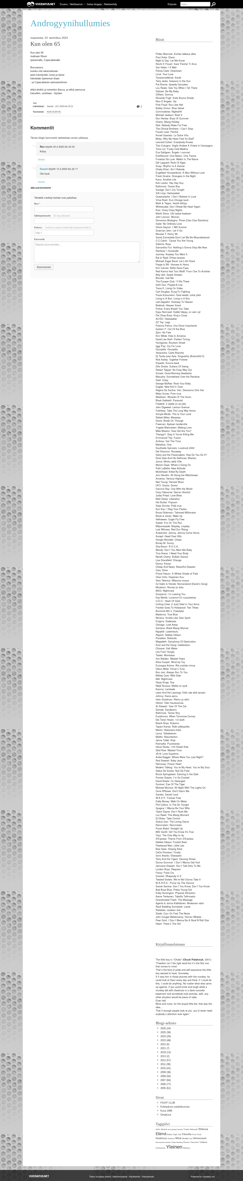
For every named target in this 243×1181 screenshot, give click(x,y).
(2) (164, 1056)
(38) (165, 1032)
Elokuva (203, 1129)
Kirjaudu (172, 4)
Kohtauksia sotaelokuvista (174, 1106)
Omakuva (165, 1114)
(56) (165, 1076)
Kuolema (171, 1138)
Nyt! (190, 1138)
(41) (165, 1068)
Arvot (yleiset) (172, 1129)
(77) (165, 1084)
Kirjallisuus (161, 1138)
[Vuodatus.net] (39, 1176)
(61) (165, 1088)
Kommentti (39, 239)
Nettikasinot (76, 4)
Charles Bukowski (191, 1129)
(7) (164, 1048)
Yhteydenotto (148, 1176)
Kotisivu (62, 227)
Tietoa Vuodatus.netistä (100, 1176)
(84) (165, 1080)
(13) (165, 1052)
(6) (164, 1044)
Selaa (94, 4)
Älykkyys (186, 1148)
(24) (165, 1028)
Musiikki (185, 1138)
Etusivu (64, 4)
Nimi (37, 203)
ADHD (158, 1129)
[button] (84, 4)
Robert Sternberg (177, 1142)
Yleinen (174, 1147)
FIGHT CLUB (167, 1102)
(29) (165, 1036)
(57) (165, 1060)
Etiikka (169, 1134)
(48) (165, 1040)
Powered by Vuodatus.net (203, 1176)
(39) (165, 1064)
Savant (44, 169)
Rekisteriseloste (120, 1176)
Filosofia (186, 1134)
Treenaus (194, 1142)
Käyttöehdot (134, 1176)
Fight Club (177, 1134)
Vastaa (41, 159)
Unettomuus (160, 1148)
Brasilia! (180, 1129)
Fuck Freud (196, 1134)
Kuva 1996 (166, 1110)
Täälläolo (203, 1142)
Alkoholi (164, 1129)
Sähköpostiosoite (52, 215)
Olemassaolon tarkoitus (163, 1142)
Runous (186, 1142)
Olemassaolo (200, 1138)
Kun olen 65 (45, 43)
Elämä (161, 1133)
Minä (178, 1138)
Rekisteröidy (110, 4)
